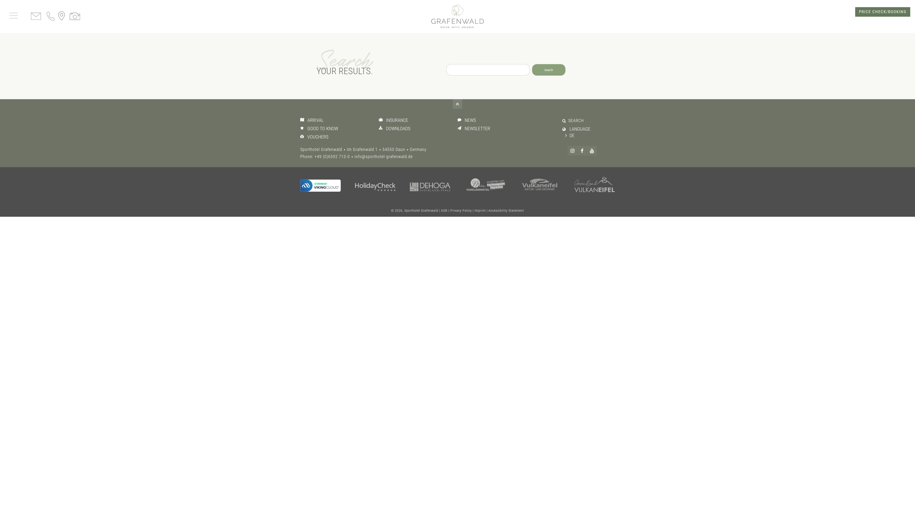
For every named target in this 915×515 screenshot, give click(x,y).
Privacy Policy (461, 210)
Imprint (480, 210)
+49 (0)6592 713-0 (332, 156)
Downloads (398, 128)
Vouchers (317, 137)
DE (571, 135)
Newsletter (477, 128)
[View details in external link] (320, 186)
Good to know (322, 128)
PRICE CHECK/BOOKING (882, 12)
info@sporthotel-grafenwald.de (384, 156)
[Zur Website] (375, 187)
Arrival (315, 120)
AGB (444, 210)
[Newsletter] (460, 128)
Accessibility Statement (506, 210)
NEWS (470, 120)
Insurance (397, 120)
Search (548, 70)
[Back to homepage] (457, 16)
